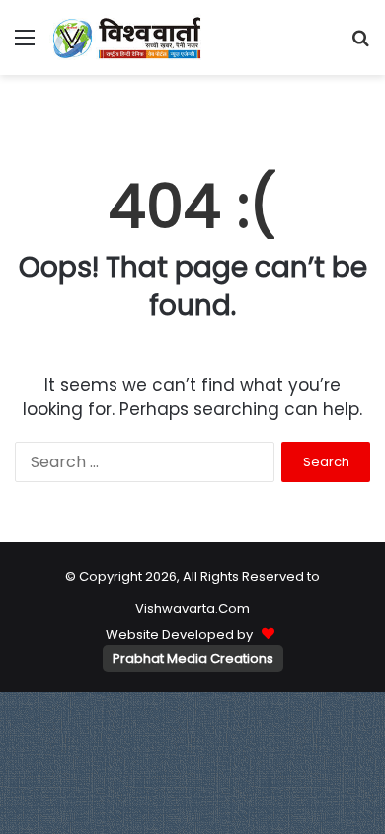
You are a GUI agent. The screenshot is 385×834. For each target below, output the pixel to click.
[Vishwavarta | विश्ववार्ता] (128, 37)
